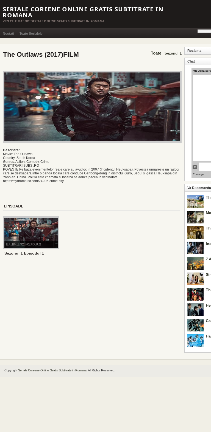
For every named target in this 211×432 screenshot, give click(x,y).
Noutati (8, 34)
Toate (156, 53)
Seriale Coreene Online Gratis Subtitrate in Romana (83, 12)
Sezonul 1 (173, 53)
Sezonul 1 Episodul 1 (24, 253)
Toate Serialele (31, 34)
